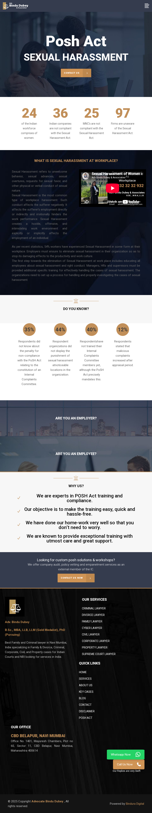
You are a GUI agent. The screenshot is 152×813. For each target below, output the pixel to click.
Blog (82, 698)
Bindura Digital (135, 803)
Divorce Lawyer (93, 615)
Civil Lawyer (91, 634)
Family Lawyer (92, 621)
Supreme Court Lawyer (99, 654)
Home (83, 672)
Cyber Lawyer (92, 628)
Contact (85, 704)
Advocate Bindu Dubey (47, 801)
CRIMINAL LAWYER (94, 608)
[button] (126, 770)
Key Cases (86, 691)
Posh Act (85, 717)
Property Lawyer (94, 647)
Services (85, 678)
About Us (85, 685)
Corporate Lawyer (96, 641)
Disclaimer (87, 711)
